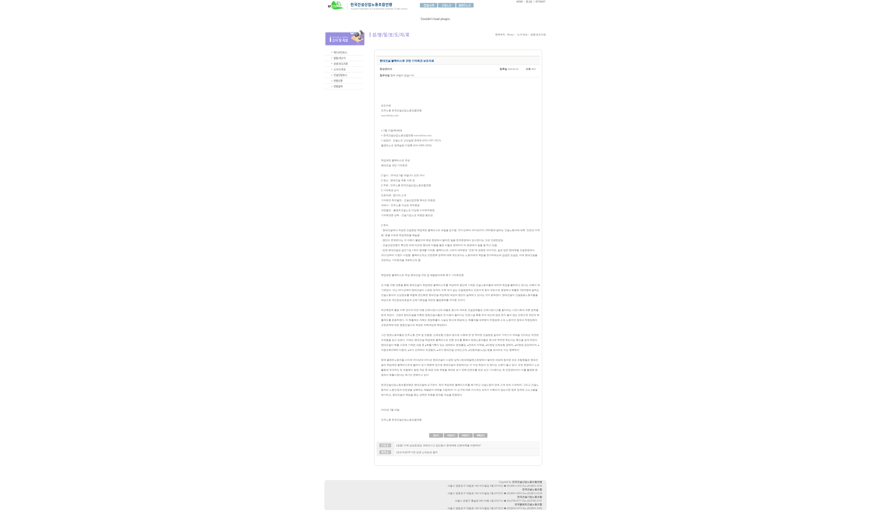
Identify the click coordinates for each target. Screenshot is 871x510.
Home (510, 34)
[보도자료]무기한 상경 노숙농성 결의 (417, 452)
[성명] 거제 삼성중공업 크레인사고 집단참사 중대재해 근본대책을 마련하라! (438, 445)
